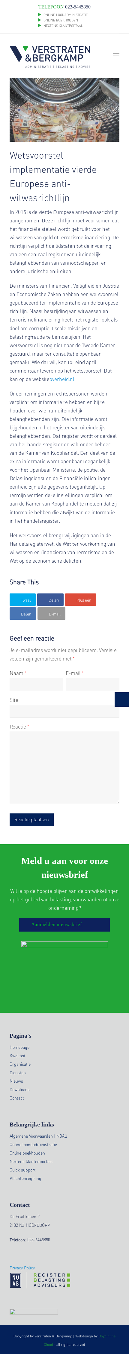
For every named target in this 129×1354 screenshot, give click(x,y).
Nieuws (16, 1081)
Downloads (20, 1089)
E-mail (75, 673)
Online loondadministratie (33, 1144)
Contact (17, 1097)
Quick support (23, 1169)
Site (14, 699)
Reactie (19, 726)
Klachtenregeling (25, 1178)
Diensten (18, 1072)
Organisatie (20, 1064)
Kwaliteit (18, 1055)
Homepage (19, 1047)
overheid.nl (62, 379)
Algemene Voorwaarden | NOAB (38, 1136)
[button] (23, 599)
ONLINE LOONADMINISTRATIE (66, 15)
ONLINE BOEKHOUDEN (60, 20)
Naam (18, 673)
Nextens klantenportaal (31, 1161)
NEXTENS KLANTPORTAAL (63, 26)
